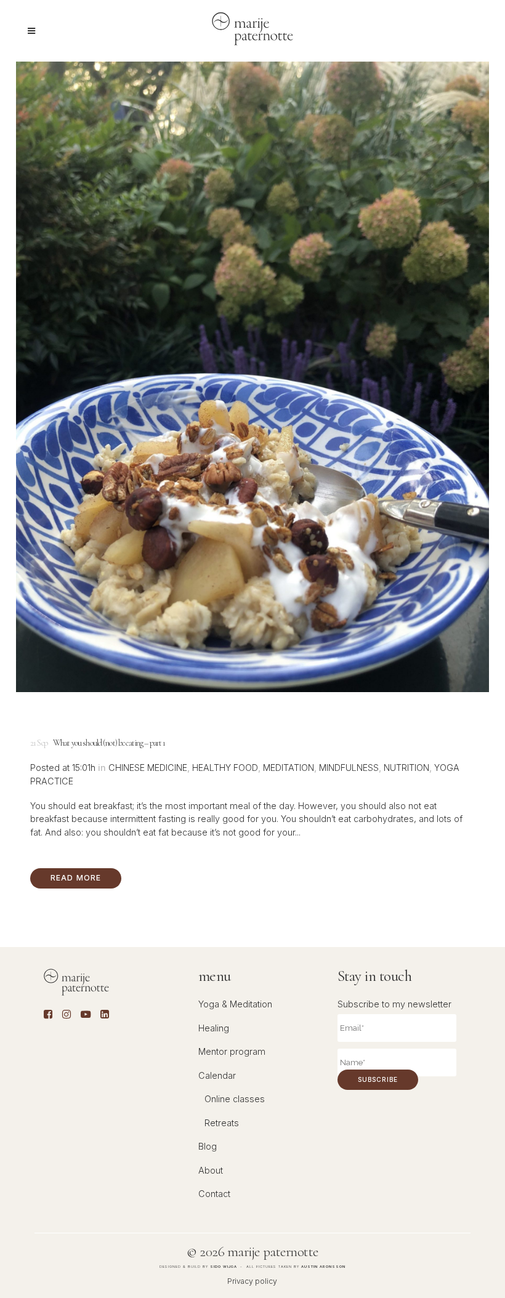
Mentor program (231, 1051)
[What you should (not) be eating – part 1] (252, 377)
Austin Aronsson (323, 1266)
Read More (76, 877)
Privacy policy (252, 1281)
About (210, 1170)
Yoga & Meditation (235, 1004)
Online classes (234, 1099)
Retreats (221, 1123)
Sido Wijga (223, 1266)
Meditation (288, 767)
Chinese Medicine (147, 767)
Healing (213, 1028)
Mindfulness (349, 767)
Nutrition (406, 767)
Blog (207, 1146)
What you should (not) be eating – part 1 (109, 743)
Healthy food (225, 767)
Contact (214, 1193)
